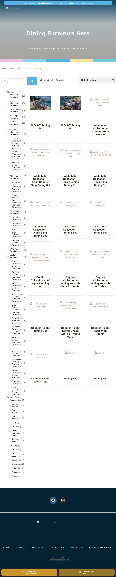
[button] (108, 14)
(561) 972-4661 (58, 558)
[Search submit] (32, 81)
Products (11, 68)
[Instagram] (62, 500)
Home (3, 68)
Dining (19, 68)
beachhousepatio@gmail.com (58, 560)
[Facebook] (53, 500)
